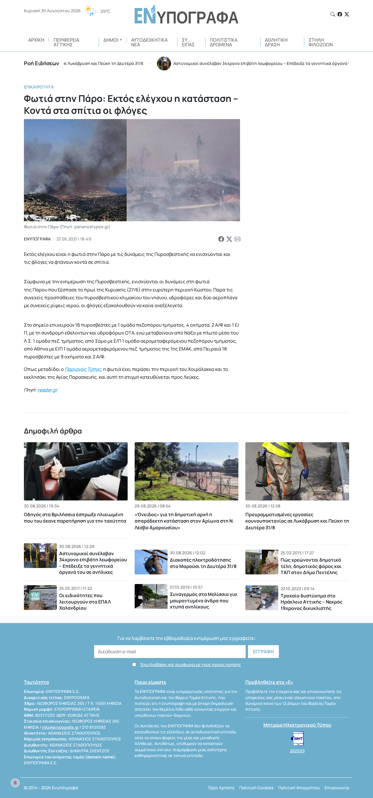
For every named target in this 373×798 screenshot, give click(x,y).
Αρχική (36, 40)
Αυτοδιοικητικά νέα (149, 42)
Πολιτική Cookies (256, 787)
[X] (346, 14)
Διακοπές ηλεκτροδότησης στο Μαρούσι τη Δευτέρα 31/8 (203, 563)
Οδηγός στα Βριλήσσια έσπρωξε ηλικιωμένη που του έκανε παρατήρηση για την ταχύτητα (75, 517)
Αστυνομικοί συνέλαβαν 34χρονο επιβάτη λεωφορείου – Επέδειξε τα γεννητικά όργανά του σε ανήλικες (93, 563)
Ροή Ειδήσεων (41, 63)
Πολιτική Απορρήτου (299, 787)
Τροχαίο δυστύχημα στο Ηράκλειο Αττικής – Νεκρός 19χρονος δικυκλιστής (311, 601)
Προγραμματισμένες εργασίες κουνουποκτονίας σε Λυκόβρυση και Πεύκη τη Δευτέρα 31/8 (297, 521)
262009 (297, 750)
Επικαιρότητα (39, 87)
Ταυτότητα (36, 682)
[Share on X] (229, 239)
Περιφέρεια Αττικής (66, 42)
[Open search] (332, 14)
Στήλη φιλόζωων (321, 42)
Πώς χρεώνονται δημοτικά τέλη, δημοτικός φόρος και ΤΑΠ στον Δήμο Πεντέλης (311, 566)
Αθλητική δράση (276, 42)
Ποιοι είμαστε (150, 682)
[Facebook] (339, 14)
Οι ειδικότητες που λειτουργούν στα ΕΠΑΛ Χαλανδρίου (85, 601)
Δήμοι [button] (110, 40)
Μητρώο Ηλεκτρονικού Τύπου (297, 725)
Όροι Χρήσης (221, 787)
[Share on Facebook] (221, 239)
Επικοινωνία (337, 787)
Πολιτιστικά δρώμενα (223, 42)
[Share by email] (237, 239)
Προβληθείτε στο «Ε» (269, 682)
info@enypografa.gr (60, 727)
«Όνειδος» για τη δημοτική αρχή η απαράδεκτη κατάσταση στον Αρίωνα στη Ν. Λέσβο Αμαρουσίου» (184, 521)
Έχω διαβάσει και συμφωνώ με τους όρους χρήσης (190, 664)
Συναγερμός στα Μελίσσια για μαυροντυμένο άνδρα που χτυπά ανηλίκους (203, 600)
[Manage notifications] (15, 783)
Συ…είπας (188, 42)
